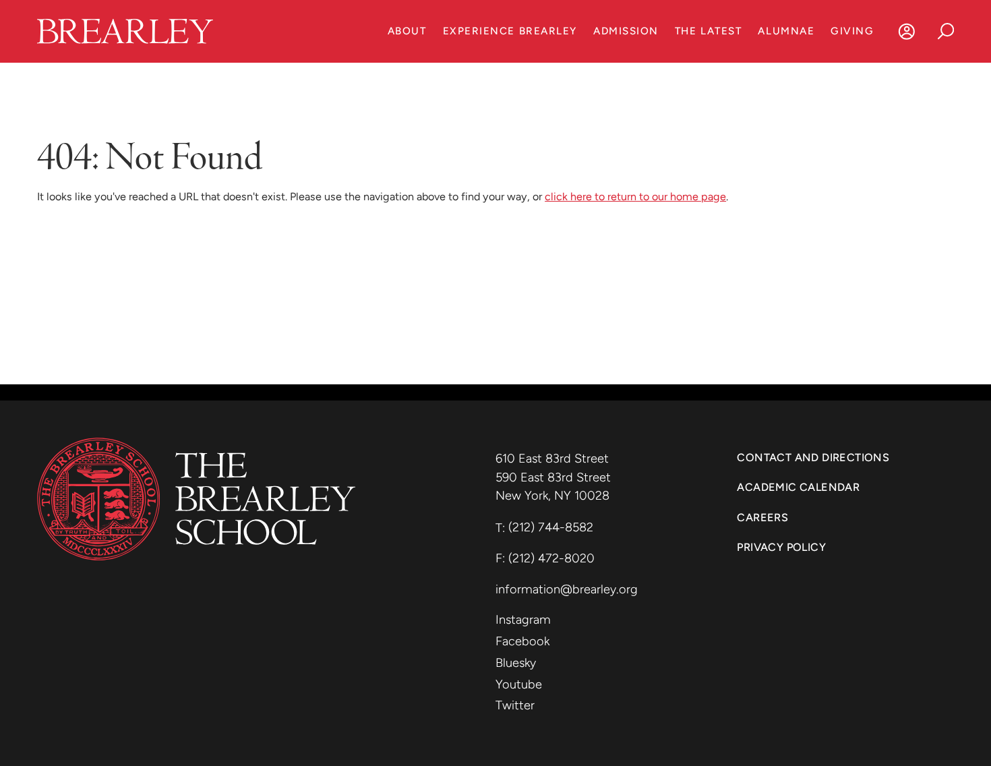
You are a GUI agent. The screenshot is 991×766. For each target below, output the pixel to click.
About (407, 31)
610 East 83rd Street (554, 458)
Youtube (519, 684)
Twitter (515, 705)
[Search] (946, 31)
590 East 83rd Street (555, 477)
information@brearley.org (567, 589)
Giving (852, 31)
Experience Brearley (510, 31)
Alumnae (786, 31)
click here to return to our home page (635, 196)
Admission (626, 31)
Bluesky (516, 662)
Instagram (523, 619)
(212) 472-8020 (551, 558)
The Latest (708, 31)
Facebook (522, 641)
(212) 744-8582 (550, 527)
